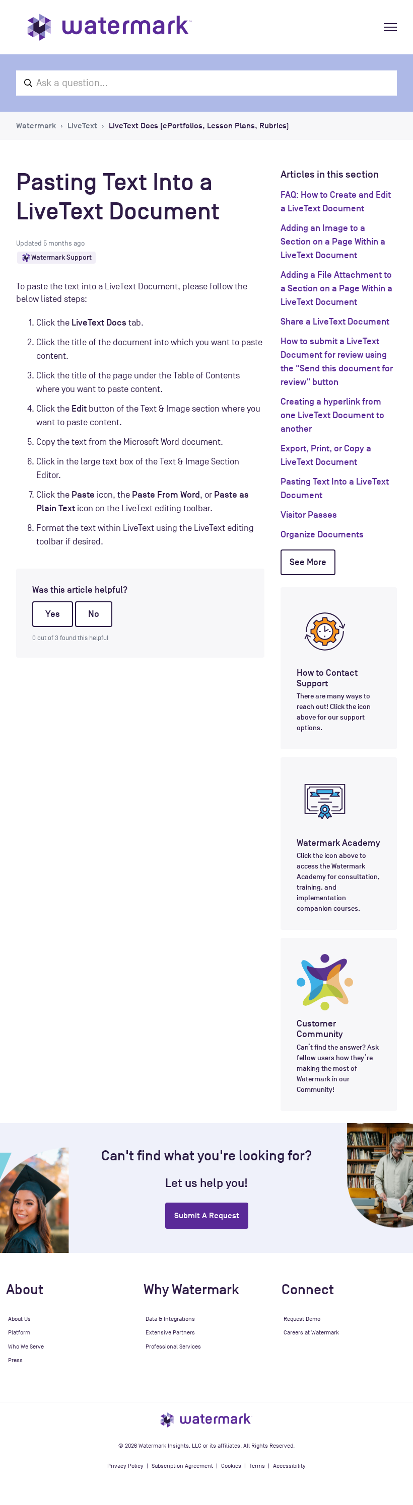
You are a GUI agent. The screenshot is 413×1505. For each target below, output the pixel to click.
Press (15, 1360)
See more (308, 562)
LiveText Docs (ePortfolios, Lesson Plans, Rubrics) (199, 126)
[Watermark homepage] (109, 27)
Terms (257, 1465)
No (93, 613)
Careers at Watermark (311, 1332)
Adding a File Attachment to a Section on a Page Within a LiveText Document (336, 288)
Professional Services (173, 1346)
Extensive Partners (170, 1332)
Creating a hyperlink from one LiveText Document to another (332, 415)
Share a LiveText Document (335, 321)
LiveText (82, 126)
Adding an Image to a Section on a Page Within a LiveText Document (333, 241)
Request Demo (302, 1318)
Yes (52, 613)
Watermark (36, 126)
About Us (19, 1318)
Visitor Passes (309, 514)
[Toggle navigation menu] (390, 27)
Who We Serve (26, 1346)
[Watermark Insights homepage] (206, 1419)
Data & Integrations (170, 1318)
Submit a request (206, 1216)
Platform (19, 1332)
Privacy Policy (125, 1465)
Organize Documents (322, 534)
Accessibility (289, 1465)
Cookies (231, 1465)
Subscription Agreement (182, 1465)
